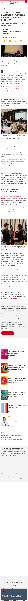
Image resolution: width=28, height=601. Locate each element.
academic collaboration (16, 435)
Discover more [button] (7, 333)
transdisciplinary (5, 435)
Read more (11, 358)
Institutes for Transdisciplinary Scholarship (11, 439)
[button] (5, 40)
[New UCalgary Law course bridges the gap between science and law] (4, 421)
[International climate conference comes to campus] (4, 408)
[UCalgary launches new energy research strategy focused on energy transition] (4, 381)
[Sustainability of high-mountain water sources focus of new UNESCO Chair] (4, 395)
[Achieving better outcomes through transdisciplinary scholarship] (4, 354)
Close (24, 592)
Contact (14, 585)
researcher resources (6, 437)
